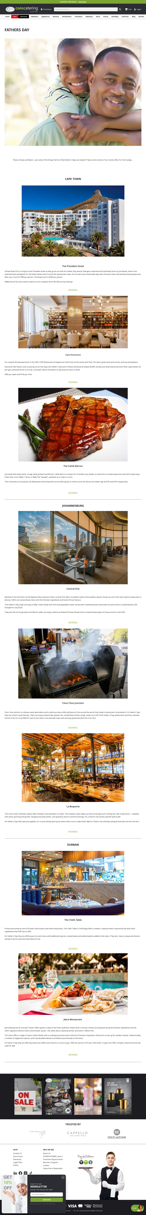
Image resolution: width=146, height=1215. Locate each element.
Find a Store (18, 1156)
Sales (15, 17)
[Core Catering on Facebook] (20, 1173)
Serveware (78, 17)
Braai (98, 17)
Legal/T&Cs (17, 1162)
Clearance (23, 17)
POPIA (15, 1165)
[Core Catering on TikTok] (31, 1173)
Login (139, 9)
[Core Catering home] (21, 9)
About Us (46, 1153)
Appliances (45, 17)
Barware (56, 17)
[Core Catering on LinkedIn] (15, 1173)
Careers (46, 1165)
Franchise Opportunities (53, 1159)
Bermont (68, 1211)
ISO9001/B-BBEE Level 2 (53, 1156)
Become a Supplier (50, 1162)
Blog (133, 17)
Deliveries (17, 1159)
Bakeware (89, 17)
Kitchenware (66, 17)
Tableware (34, 17)
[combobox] (86, 9)
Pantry (105, 17)
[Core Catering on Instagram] (25, 1173)
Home (7, 17)
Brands (141, 17)
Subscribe (47, 1200)
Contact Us (17, 1153)
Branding (115, 17)
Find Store (47, 9)
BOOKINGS (73, 290)
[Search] (120, 9)
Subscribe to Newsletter (53, 1168)
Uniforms (125, 17)
